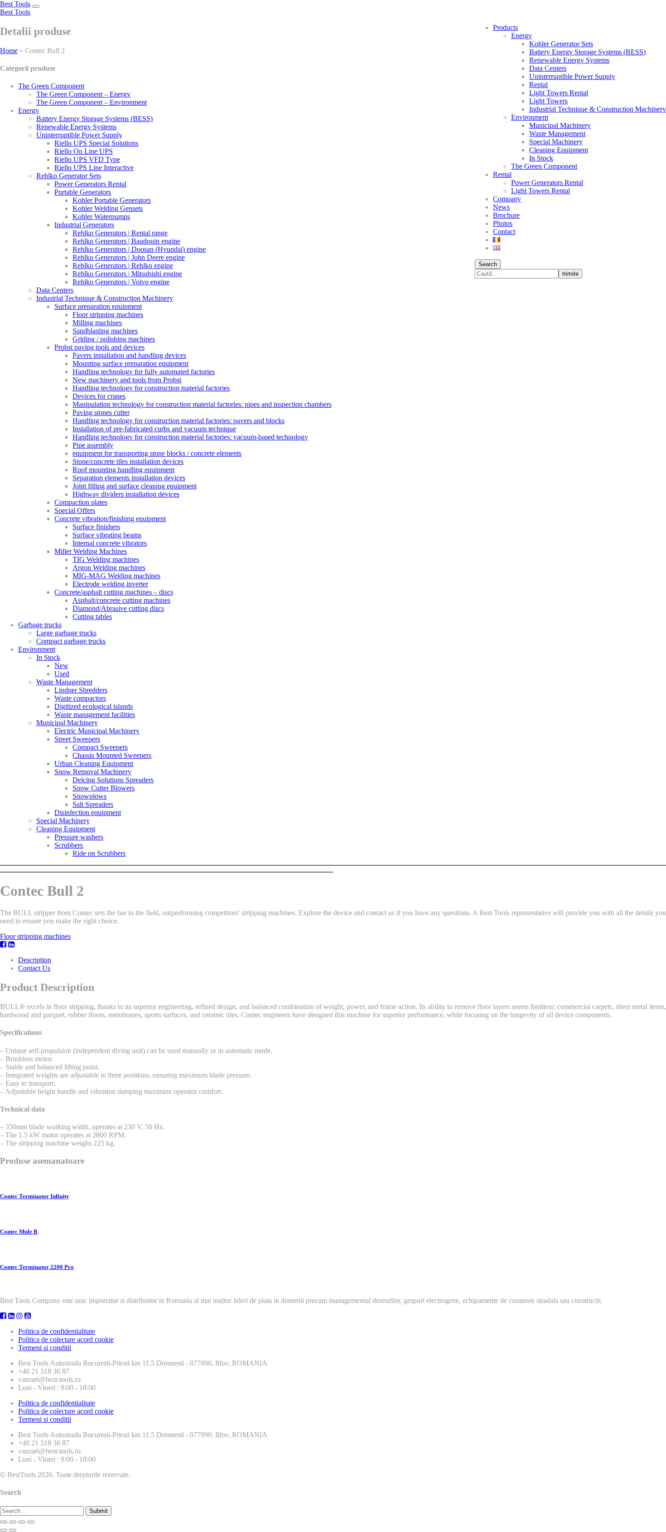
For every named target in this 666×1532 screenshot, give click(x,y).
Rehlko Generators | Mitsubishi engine (127, 274)
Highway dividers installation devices (125, 494)
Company (507, 199)
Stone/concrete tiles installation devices (127, 461)
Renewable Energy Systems (569, 60)
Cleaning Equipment (558, 150)
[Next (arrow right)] (12, 1530)
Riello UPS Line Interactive (94, 167)
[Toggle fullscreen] (21, 1522)
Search (487, 264)
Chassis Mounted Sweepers (111, 755)
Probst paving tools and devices (99, 347)
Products (505, 27)
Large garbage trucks (66, 633)
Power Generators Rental (547, 182)
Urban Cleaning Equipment (93, 763)
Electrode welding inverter (110, 584)
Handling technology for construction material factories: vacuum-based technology (190, 437)
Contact (504, 231)
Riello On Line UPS (83, 151)
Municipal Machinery (560, 125)
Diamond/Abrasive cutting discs (118, 608)
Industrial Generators (84, 225)
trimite (570, 273)
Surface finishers (96, 527)
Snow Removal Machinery (92, 772)
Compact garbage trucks (71, 641)
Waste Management (557, 133)
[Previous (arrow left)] (3, 1530)
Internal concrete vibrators (109, 543)
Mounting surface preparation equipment (130, 363)
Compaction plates (80, 502)
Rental (538, 84)
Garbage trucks (40, 625)
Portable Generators (82, 192)
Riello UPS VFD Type (87, 159)
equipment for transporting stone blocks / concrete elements (156, 453)
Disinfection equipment (87, 812)
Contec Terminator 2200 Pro (37, 1267)
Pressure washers (78, 837)
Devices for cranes (98, 396)
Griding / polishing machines (113, 339)
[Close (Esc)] (3, 1522)
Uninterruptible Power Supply (572, 76)
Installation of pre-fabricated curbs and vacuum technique (154, 429)
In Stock (541, 158)
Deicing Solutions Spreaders (113, 780)
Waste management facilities (94, 714)
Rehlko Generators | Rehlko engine (122, 265)
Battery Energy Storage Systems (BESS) (587, 52)
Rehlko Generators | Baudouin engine (126, 241)
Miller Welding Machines (90, 551)
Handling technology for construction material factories (151, 388)
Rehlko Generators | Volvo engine (120, 282)
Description (34, 960)
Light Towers (548, 101)
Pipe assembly (92, 445)
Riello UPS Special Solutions (96, 143)
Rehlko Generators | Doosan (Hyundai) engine (139, 249)
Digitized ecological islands (93, 706)
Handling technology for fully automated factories (143, 372)
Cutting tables (92, 616)
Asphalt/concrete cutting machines (121, 600)
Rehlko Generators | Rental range (120, 233)
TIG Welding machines (105, 559)
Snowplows (89, 796)
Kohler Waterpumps (101, 216)
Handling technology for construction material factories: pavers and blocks (178, 420)
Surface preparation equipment (98, 306)
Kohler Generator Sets (561, 44)
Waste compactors (80, 698)
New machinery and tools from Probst (126, 380)
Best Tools (15, 4)
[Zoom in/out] (30, 1522)
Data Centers (547, 68)
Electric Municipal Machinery (97, 731)
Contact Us (34, 968)
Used (61, 674)
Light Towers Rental (558, 93)
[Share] (12, 1522)
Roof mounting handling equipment (123, 469)
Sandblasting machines (105, 331)
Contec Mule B (19, 1231)
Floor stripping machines (107, 314)
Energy (521, 35)
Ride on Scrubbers (98, 853)
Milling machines (97, 323)
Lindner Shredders (80, 690)
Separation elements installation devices (128, 478)
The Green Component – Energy (83, 94)
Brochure (506, 215)
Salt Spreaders (92, 804)
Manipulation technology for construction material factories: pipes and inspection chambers (202, 404)
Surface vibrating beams (106, 535)
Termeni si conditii (44, 1347)
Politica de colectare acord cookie (66, 1339)
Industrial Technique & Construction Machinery (597, 109)
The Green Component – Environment (91, 102)
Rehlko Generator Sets (68, 176)
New (61, 665)
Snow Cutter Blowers (103, 788)
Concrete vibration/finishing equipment (110, 518)
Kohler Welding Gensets (107, 208)
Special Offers (74, 510)
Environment (529, 117)
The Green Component (544, 166)
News (501, 207)
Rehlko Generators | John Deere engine (128, 257)
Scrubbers (68, 845)
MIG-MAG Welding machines (116, 576)
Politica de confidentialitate (56, 1331)
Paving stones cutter (101, 412)
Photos (502, 223)
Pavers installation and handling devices (129, 355)
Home (9, 50)
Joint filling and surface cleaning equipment (134, 486)
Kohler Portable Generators (111, 200)
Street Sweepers (77, 739)
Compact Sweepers (100, 747)
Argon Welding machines (108, 567)
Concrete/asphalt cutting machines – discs (113, 592)
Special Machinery (556, 142)
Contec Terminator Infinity (34, 1196)
